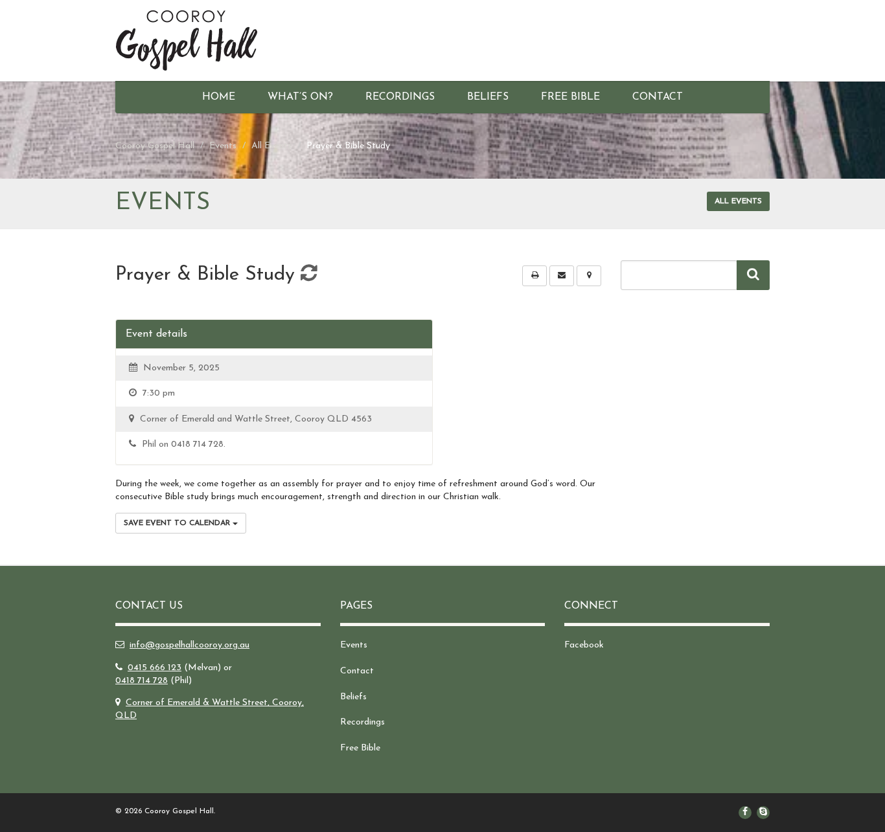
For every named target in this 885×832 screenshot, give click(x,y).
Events (353, 645)
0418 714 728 (141, 681)
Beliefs (488, 97)
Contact (657, 97)
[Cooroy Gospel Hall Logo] (218, 40)
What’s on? (300, 97)
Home (218, 97)
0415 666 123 (154, 668)
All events (738, 201)
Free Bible (570, 97)
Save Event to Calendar (178, 523)
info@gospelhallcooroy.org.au (189, 645)
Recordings (400, 97)
